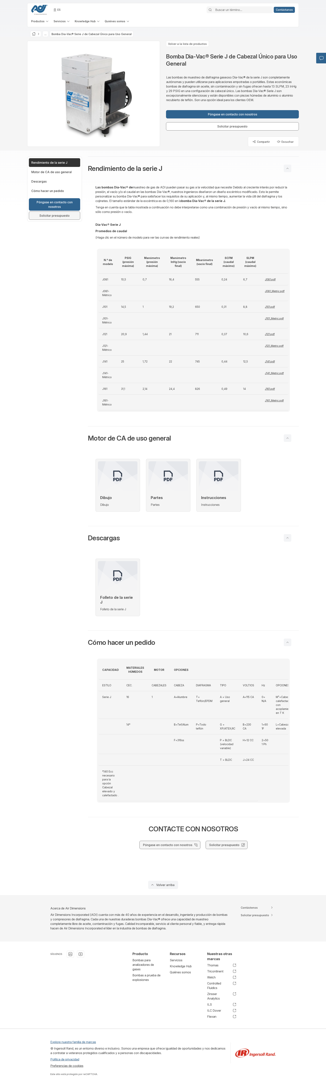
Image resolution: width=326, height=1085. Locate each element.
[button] (193, 168)
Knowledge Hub (181, 966)
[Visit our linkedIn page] (70, 954)
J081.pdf (270, 279)
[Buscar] (210, 9)
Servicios (176, 960)
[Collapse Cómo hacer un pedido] (287, 642)
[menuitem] (40, 21)
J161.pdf (270, 388)
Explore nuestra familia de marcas (73, 1042)
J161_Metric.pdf (274, 400)
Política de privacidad (64, 1059)
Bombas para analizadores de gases (143, 964)
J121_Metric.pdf (274, 345)
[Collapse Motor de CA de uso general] (287, 438)
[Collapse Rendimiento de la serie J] (287, 168)
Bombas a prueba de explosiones (146, 977)
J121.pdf (270, 334)
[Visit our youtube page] (80, 954)
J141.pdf (270, 361)
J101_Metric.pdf (274, 318)
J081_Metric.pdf (274, 291)
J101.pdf (270, 306)
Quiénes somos (180, 972)
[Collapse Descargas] (287, 538)
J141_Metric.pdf (274, 373)
